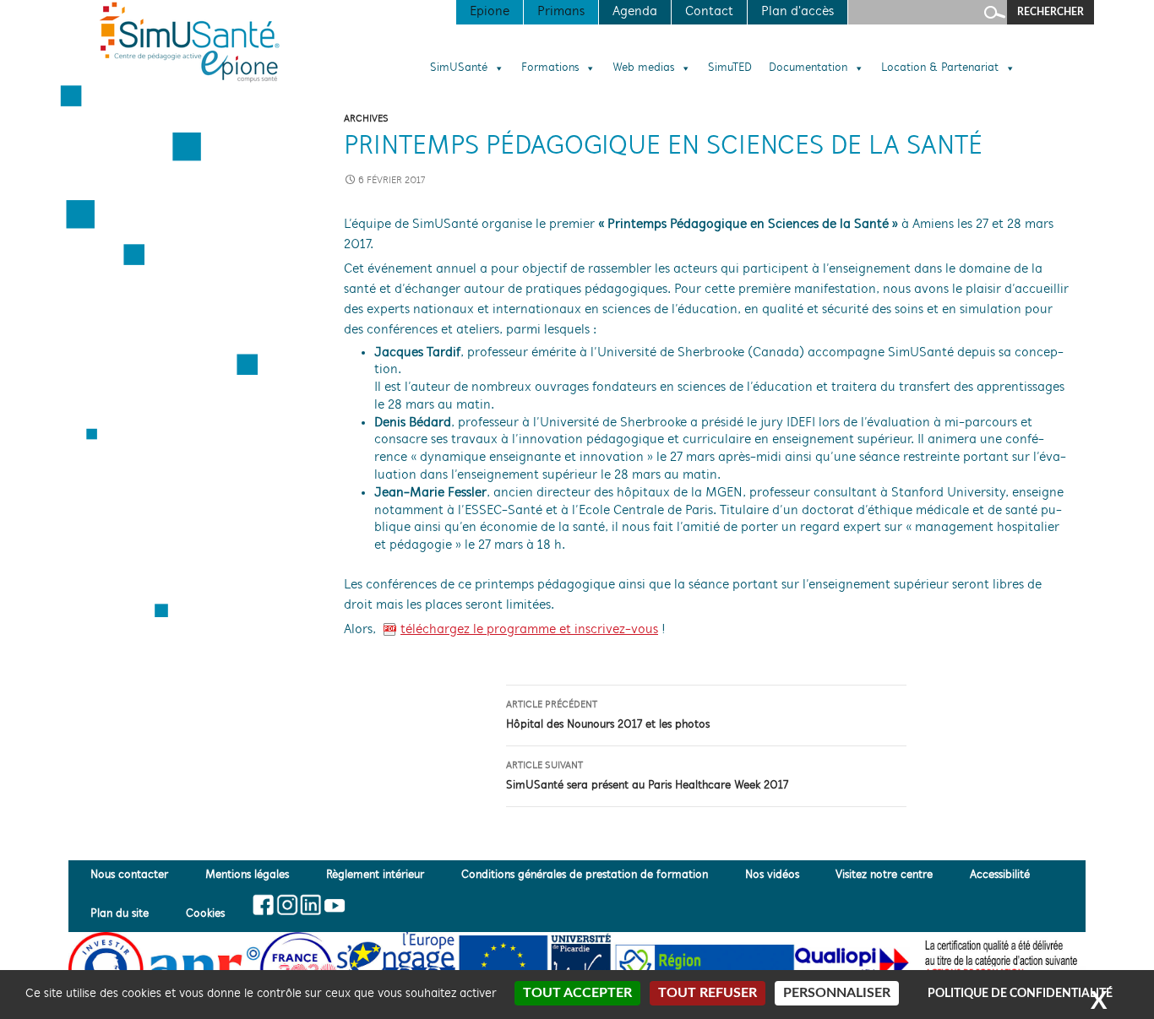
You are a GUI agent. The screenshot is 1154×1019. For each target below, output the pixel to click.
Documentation (808, 68)
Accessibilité (1000, 876)
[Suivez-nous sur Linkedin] (310, 905)
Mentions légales (247, 876)
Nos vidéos (772, 876)
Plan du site (119, 914)
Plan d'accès (797, 12)
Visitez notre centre (884, 876)
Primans (561, 12)
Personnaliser (836, 993)
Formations (550, 68)
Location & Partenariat (940, 68)
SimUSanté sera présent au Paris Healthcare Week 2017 (647, 776)
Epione (489, 12)
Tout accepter (577, 993)
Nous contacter (129, 876)
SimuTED (730, 68)
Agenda (634, 12)
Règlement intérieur (375, 876)
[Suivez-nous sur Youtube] (333, 905)
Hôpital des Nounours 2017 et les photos (608, 715)
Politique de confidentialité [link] (1020, 994)
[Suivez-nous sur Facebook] (264, 905)
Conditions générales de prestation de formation (584, 876)
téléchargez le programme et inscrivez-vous (529, 630)
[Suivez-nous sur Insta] (286, 905)
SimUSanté (458, 68)
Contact (709, 12)
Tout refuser (707, 993)
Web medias (643, 68)
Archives (366, 119)
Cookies (205, 914)
